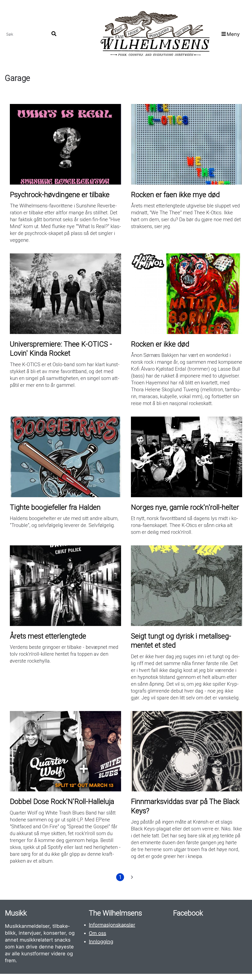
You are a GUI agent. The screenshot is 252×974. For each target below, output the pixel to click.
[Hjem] (154, 34)
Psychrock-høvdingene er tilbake (60, 194)
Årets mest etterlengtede (48, 636)
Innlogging (101, 942)
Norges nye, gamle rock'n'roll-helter (185, 507)
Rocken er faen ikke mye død (175, 194)
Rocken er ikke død (160, 344)
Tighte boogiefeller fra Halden (55, 507)
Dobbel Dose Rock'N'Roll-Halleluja (62, 801)
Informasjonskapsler (112, 925)
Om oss (97, 933)
